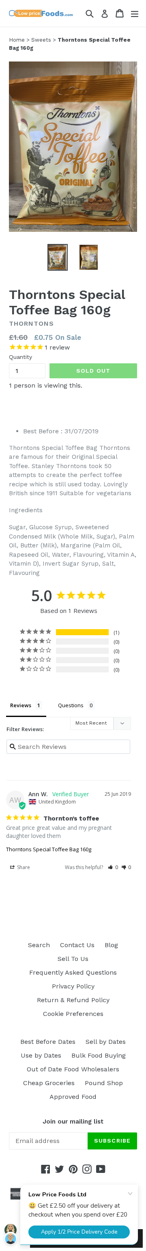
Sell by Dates (106, 1041)
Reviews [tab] (20, 705)
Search (39, 945)
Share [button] (23, 867)
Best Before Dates (47, 1041)
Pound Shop (104, 1083)
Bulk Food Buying (98, 1055)
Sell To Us (73, 959)
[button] (113, 867)
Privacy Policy (73, 986)
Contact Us (77, 945)
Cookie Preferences (73, 1014)
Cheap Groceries (49, 1083)
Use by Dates (41, 1055)
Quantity (20, 357)
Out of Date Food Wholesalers (73, 1069)
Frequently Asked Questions (73, 972)
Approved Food (73, 1096)
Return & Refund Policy (73, 1000)
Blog (111, 945)
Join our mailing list (73, 1121)
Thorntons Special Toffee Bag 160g (48, 849)
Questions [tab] (71, 705)
